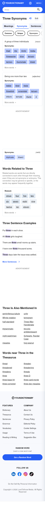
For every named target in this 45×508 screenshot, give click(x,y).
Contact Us (28, 414)
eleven (26, 206)
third (17, 85)
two (32, 195)
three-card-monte (31, 379)
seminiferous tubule (11, 313)
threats (27, 371)
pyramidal (22, 91)
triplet (32, 61)
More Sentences (9, 261)
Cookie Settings (30, 428)
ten (17, 206)
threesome (11, 56)
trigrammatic (7, 328)
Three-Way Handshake (29, 323)
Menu (39, 3)
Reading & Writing (9, 437)
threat (5, 363)
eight (25, 201)
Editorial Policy (29, 423)
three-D (27, 375)
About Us (27, 410)
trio (15, 50)
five (24, 195)
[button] (30, 3)
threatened (7, 367)
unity (26, 313)
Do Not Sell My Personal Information (22, 484)
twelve (9, 206)
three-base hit (8, 379)
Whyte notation (9, 317)
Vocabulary (6, 428)
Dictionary (6, 410)
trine (22, 56)
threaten (27, 363)
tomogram (28, 317)
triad (8, 50)
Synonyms (22, 26)
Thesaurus (6, 414)
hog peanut (29, 342)
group (8, 195)
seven (15, 201)
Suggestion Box (30, 437)
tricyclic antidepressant (30, 330)
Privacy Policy (29, 419)
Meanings (8, 26)
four (17, 195)
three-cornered (9, 383)
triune (28, 96)
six (7, 201)
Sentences (36, 26)
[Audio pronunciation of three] (30, 18)
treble (8, 85)
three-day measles (32, 383)
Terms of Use (29, 432)
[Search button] (38, 9)
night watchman (9, 335)
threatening (29, 367)
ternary (31, 56)
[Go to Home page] (13, 3)
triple (26, 85)
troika (32, 50)
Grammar (6, 423)
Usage (5, 432)
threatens (6, 371)
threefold (10, 91)
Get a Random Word (22, 457)
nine (33, 201)
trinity (23, 50)
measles (6, 342)
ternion (9, 61)
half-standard (8, 321)
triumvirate (21, 61)
